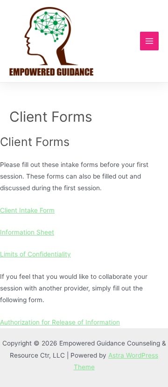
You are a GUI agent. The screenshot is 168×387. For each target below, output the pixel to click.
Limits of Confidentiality (35, 254)
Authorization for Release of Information (60, 322)
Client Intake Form (27, 210)
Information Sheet (27, 232)
